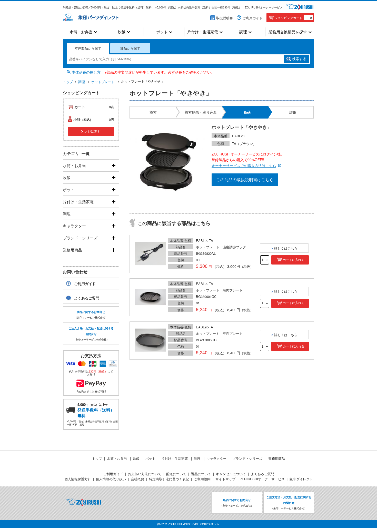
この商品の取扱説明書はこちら (245, 179)
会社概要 (137, 478)
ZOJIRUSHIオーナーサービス (264, 7)
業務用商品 (72, 249)
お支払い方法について (144, 473)
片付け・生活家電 (202, 32)
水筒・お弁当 (81, 32)
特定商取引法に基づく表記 (169, 478)
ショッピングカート (293, 17)
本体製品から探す (88, 48)
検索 (299, 59)
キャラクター (74, 225)
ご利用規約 (202, 478)
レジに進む (92, 131)
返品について (201, 473)
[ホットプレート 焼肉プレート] (150, 297)
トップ (68, 81)
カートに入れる (293, 260)
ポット (162, 32)
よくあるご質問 (86, 297)
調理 (243, 32)
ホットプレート (103, 81)
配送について (176, 473)
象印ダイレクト (301, 478)
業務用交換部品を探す (288, 32)
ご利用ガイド (253, 17)
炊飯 (121, 32)
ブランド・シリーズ (80, 237)
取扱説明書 (224, 17)
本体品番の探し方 (86, 72)
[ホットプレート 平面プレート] (150, 340)
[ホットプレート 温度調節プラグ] (150, 254)
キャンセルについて (231, 473)
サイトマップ (225, 478)
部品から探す (130, 48)
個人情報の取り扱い (111, 478)
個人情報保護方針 (77, 478)
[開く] (113, 165)
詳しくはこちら (285, 248)
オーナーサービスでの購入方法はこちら (244, 165)
